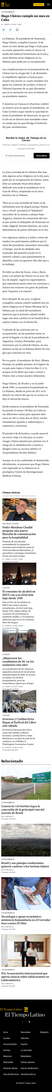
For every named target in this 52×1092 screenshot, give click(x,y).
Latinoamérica (8, 12)
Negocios (7, 1056)
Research (44, 1032)
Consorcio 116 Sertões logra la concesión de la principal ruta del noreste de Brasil (22, 809)
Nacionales (25, 1032)
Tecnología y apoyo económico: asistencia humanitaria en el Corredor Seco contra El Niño (26, 920)
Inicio (5, 1032)
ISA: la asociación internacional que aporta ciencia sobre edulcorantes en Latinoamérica (25, 976)
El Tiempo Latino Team (11, 24)
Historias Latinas (10, 1068)
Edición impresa (28, 1062)
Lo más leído (26, 1050)
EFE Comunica (7, 816)
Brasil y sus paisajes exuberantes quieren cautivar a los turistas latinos (25, 864)
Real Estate (8, 1062)
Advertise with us (28, 1074)
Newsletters (26, 1056)
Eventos (6, 1050)
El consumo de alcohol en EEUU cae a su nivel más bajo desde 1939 (18, 594)
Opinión (24, 1044)
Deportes (25, 1038)
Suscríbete (39, 4)
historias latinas (10, 524)
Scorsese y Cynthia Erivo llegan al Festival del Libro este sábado (19, 722)
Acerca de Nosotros (29, 1068)
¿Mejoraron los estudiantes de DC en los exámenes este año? (18, 661)
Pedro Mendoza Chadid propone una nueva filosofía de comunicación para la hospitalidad (19, 532)
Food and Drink (10, 1044)
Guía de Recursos (11, 1074)
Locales (6, 588)
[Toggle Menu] (48, 4)
